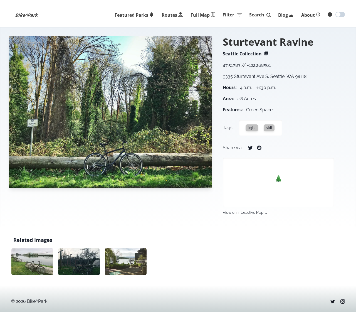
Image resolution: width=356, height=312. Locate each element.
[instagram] (342, 301)
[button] (278, 178)
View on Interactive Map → (245, 212)
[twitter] (332, 301)
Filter (228, 15)
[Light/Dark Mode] (340, 14)
